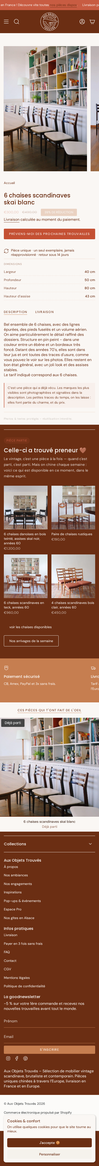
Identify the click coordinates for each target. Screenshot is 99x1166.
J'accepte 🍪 (49, 1143)
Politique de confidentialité (24, 986)
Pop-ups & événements (22, 901)
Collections (15, 844)
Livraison (11, 219)
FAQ (7, 952)
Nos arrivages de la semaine (31, 641)
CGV (7, 969)
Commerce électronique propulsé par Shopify (38, 1113)
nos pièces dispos (50, 5)
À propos (11, 867)
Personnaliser (49, 1154)
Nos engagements (18, 884)
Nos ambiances (16, 875)
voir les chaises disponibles (30, 627)
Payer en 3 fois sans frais (23, 943)
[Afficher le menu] (6, 21)
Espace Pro (12, 909)
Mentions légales (17, 978)
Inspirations (13, 892)
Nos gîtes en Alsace (19, 918)
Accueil (9, 183)
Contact (10, 960)
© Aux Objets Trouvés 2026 (24, 1104)
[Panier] (92, 21)
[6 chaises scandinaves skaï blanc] (49, 767)
